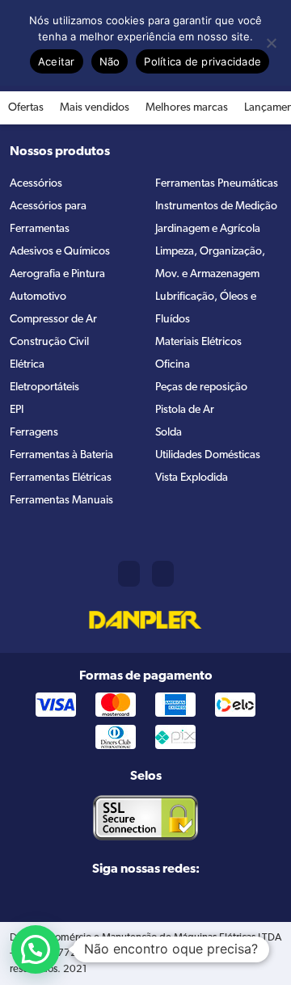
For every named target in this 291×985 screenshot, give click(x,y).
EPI (16, 410)
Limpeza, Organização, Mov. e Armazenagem (210, 263)
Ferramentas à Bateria (61, 455)
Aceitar (56, 61)
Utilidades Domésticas (207, 455)
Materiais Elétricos (198, 342)
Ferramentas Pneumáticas (216, 184)
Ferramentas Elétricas (61, 478)
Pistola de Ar (184, 410)
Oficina (172, 365)
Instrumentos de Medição (216, 206)
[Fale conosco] (163, 574)
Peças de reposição (201, 387)
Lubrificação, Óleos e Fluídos (205, 308)
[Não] (271, 43)
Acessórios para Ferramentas (48, 217)
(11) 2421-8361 (129, 574)
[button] (35, 949)
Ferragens (34, 433)
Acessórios (36, 184)
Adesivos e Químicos (60, 252)
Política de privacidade (202, 61)
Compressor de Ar (53, 320)
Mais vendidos (94, 108)
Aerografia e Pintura (57, 274)
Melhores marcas (187, 108)
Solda (168, 433)
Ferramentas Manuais (61, 501)
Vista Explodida (191, 478)
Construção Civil (49, 342)
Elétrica (27, 365)
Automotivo (38, 297)
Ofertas (26, 108)
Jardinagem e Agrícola (207, 229)
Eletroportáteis (44, 387)
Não (109, 61)
